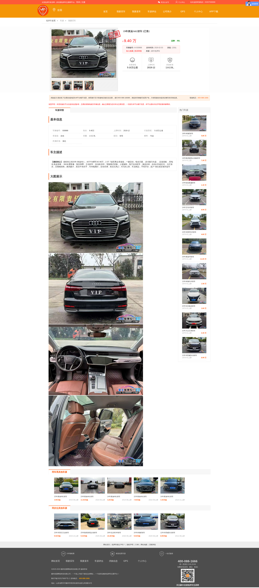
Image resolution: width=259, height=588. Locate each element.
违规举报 (152, 545)
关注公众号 (165, 2)
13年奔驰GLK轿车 (188, 281)
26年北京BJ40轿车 (114, 533)
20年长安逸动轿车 (188, 306)
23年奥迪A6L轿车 (87, 496)
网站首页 (106, 545)
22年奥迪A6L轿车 (140, 496)
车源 (62, 21)
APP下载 (213, 11)
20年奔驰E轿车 (139, 533)
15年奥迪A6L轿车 (60, 496)
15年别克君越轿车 (188, 183)
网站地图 (144, 545)
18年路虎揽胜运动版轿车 (191, 158)
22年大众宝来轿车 (188, 331)
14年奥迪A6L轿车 (113, 496)
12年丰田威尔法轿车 (189, 355)
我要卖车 (136, 11)
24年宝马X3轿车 (188, 207)
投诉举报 (138, 51)
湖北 (64, 141)
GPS (182, 11)
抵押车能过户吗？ (118, 545)
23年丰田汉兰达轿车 (61, 533)
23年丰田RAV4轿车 (189, 232)
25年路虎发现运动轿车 (89, 533)
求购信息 (113, 561)
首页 (105, 11)
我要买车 (121, 11)
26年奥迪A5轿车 (188, 257)
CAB (137, 545)
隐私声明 (130, 545)
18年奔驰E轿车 (187, 133)
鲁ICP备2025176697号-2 (60, 578)
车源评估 (152, 11)
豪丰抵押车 (155, 51)
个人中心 (181, 2)
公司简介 (167, 11)
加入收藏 (130, 51)
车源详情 (59, 110)
